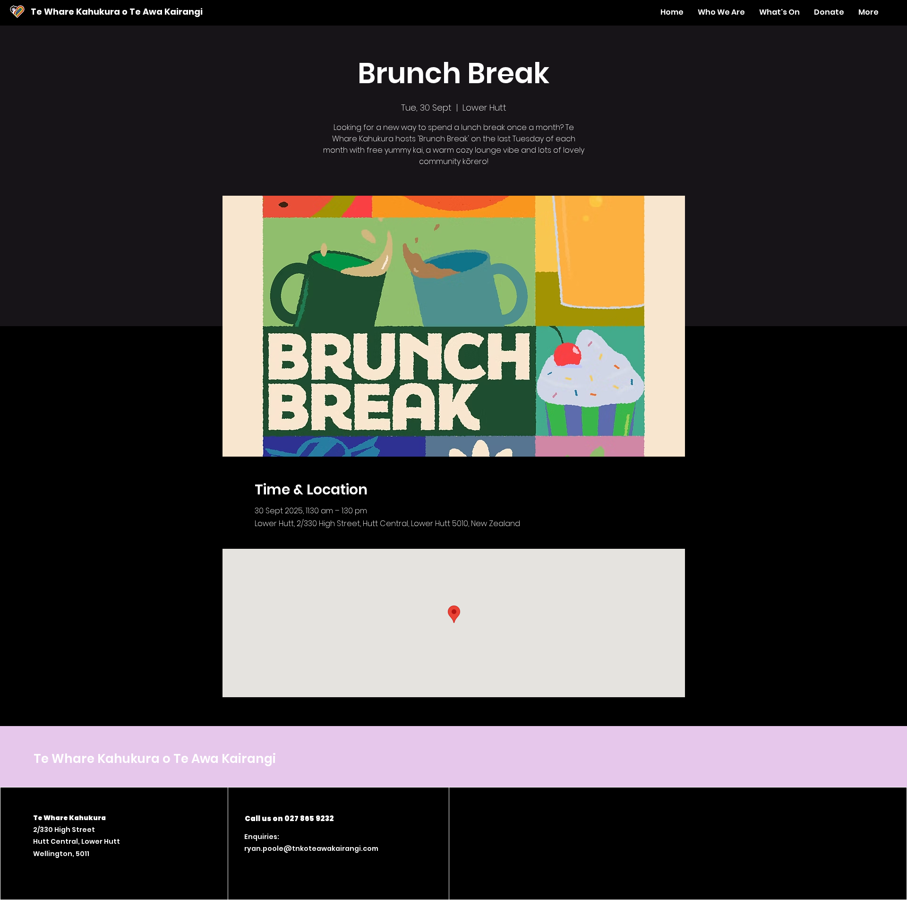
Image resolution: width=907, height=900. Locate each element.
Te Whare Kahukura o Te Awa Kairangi (117, 11)
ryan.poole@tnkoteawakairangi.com (311, 848)
